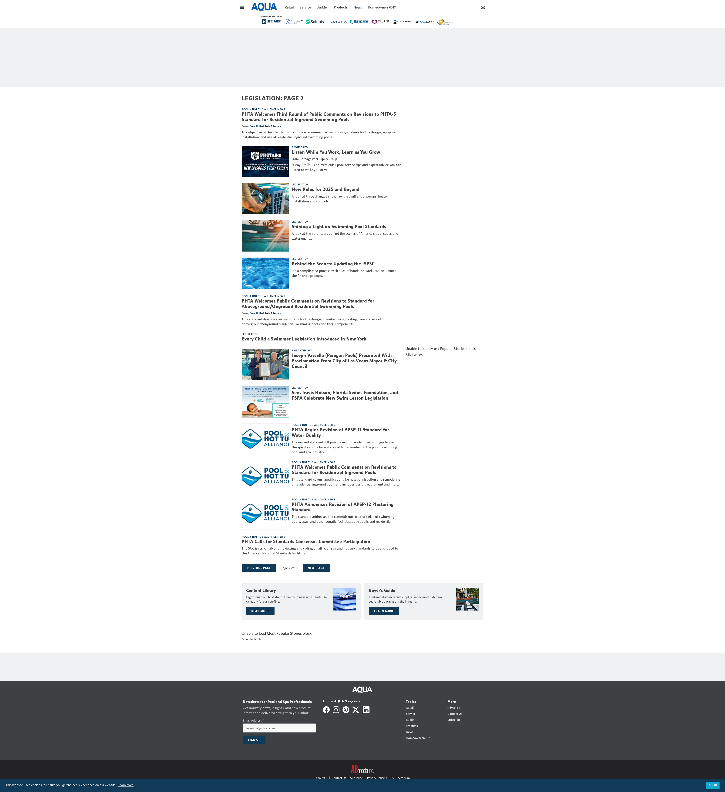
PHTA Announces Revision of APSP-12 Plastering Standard (343, 507)
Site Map (404, 778)
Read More (260, 611)
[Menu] (242, 7)
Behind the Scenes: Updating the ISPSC (333, 263)
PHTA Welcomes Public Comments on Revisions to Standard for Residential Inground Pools (344, 470)
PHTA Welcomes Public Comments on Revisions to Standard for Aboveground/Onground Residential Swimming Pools (308, 303)
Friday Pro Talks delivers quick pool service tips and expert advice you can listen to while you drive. (346, 167)
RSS (391, 778)
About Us (321, 778)
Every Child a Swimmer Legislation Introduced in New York (304, 339)
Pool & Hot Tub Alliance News (263, 109)
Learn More (384, 611)
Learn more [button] (126, 785)
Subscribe (356, 778)
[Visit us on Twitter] (356, 709)
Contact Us (339, 778)
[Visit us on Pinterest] (345, 709)
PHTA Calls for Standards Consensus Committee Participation (306, 541)
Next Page (316, 568)
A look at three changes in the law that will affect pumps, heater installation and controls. (340, 198)
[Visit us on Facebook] (326, 709)
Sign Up (254, 740)
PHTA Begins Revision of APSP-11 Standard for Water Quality (340, 432)
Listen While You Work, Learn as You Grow (336, 152)
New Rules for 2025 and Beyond (326, 189)
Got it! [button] (713, 785)
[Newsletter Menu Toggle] (483, 7)
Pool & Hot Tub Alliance (265, 126)
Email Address (253, 720)
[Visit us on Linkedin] (366, 709)
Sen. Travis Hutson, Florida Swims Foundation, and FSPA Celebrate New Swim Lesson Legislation (345, 395)
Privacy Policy (376, 778)
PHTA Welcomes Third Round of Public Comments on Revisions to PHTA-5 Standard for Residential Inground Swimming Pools (319, 117)
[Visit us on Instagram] (336, 709)
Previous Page (259, 568)
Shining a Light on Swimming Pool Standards (339, 226)
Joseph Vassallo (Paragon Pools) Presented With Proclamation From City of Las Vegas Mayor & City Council (344, 361)
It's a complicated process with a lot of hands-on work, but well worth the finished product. (344, 273)
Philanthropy (302, 350)
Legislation (300, 184)
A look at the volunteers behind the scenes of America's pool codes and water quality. (345, 235)
